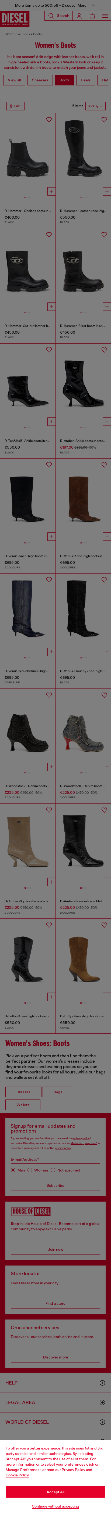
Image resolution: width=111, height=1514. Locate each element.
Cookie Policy (17, 1475)
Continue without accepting (55, 1506)
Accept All (55, 1492)
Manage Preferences (23, 1470)
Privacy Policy (73, 1470)
